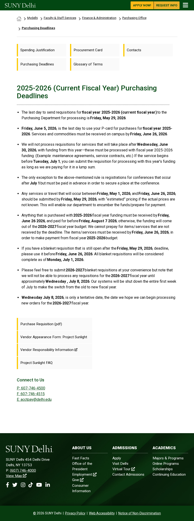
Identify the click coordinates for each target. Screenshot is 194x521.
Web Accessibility (102, 513)
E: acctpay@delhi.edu (34, 399)
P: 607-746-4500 (31, 388)
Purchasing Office (134, 18)
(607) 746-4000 (23, 470)
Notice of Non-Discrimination (139, 513)
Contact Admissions (128, 474)
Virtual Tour (121, 469)
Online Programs (166, 463)
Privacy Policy (75, 513)
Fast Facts (80, 458)
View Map (14, 476)
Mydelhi (32, 18)
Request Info (166, 5)
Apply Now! (142, 5)
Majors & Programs (168, 458)
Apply (116, 458)
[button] (7, 485)
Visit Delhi (120, 463)
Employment (82, 474)
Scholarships (163, 469)
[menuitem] (41, 50)
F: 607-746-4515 (31, 394)
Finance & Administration (99, 18)
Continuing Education (169, 474)
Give (75, 480)
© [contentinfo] (34, 513)
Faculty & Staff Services (60, 18)
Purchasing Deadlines (38, 28)
